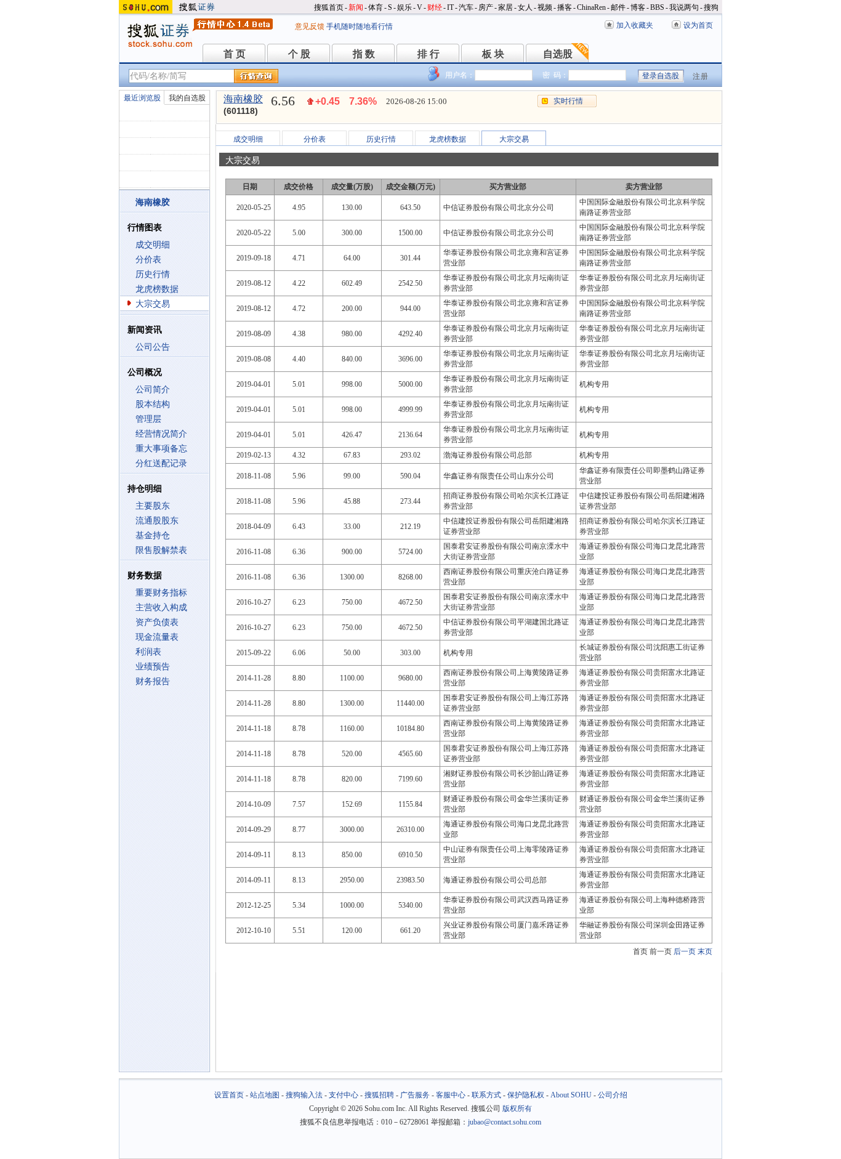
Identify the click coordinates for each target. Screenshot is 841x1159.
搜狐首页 (329, 7)
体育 (375, 7)
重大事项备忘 (161, 448)
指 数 (364, 54)
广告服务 (415, 1095)
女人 (525, 7)
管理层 (148, 419)
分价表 (148, 259)
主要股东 (152, 506)
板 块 (493, 54)
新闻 (355, 7)
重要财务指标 (161, 592)
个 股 (299, 54)
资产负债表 (157, 622)
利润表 (148, 651)
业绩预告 (152, 666)
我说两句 (684, 7)
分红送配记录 (161, 463)
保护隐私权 (525, 1095)
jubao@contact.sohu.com (504, 1122)
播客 (564, 7)
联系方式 (486, 1095)
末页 (705, 951)
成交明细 (152, 244)
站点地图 (265, 1095)
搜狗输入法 (304, 1095)
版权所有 (517, 1108)
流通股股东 (157, 520)
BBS (657, 7)
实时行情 (568, 101)
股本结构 (152, 404)
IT (450, 7)
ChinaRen (591, 7)
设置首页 (229, 1095)
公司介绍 (612, 1095)
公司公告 (152, 347)
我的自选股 (187, 98)
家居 (505, 7)
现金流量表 (157, 637)
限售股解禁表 (161, 550)
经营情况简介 (161, 433)
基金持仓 (152, 535)
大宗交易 (152, 304)
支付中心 (343, 1095)
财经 (434, 7)
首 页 (234, 54)
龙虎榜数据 (157, 289)
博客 (637, 7)
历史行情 (152, 274)
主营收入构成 (161, 607)
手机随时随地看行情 (359, 26)
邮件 (618, 7)
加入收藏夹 (634, 25)
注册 (701, 76)
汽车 (466, 7)
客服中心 (450, 1095)
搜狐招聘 (379, 1095)
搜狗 (711, 7)
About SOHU (571, 1095)
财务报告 (152, 681)
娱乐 (404, 7)
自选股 (558, 54)
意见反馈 (309, 26)
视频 (544, 7)
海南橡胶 (243, 99)
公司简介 (152, 389)
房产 (485, 7)
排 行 (428, 54)
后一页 (685, 951)
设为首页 (698, 25)
